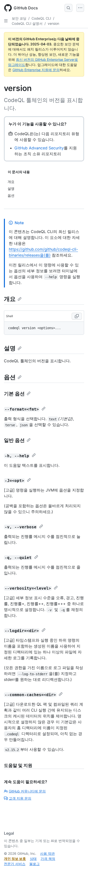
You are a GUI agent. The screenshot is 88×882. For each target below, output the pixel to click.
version (53, 23)
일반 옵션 (14, 440)
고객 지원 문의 (20, 798)
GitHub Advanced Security (39, 147)
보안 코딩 (19, 18)
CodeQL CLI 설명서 (27, 23)
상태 (33, 858)
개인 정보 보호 (15, 858)
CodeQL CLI (41, 18)
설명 (10, 348)
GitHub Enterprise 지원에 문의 (36, 70)
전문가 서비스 (14, 864)
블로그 (34, 864)
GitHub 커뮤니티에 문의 (27, 791)
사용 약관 (47, 853)
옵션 (10, 377)
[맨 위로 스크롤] (77, 871)
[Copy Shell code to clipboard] (77, 316)
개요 (10, 298)
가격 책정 (48, 858)
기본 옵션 (14, 394)
